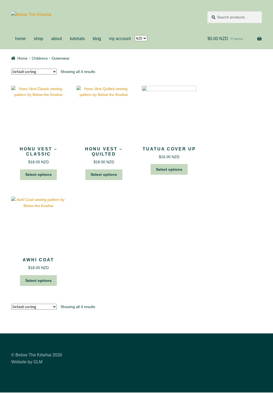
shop (38, 38)
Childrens (40, 58)
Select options (38, 174)
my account (120, 38)
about (56, 38)
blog (97, 38)
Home (22, 58)
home (20, 38)
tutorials (77, 38)
